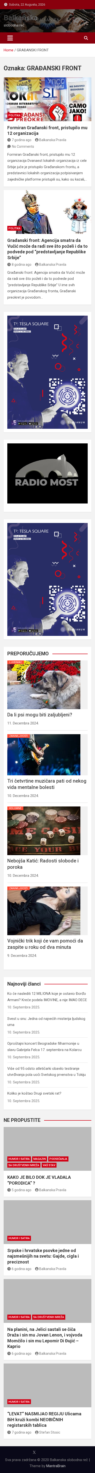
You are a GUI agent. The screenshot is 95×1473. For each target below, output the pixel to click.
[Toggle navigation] (10, 38)
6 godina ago (21, 1269)
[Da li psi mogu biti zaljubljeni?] (43, 660)
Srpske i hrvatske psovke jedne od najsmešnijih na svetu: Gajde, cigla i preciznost (43, 1256)
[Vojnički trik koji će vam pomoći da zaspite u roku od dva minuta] (43, 886)
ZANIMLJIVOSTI (18, 736)
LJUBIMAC (15, 662)
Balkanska (21, 17)
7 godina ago (21, 140)
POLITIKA (14, 115)
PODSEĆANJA (58, 1159)
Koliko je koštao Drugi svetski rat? (34, 1093)
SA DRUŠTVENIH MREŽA (24, 1165)
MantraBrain (56, 1466)
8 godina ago (21, 264)
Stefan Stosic (49, 1432)
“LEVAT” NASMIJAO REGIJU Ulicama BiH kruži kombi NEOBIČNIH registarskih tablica (44, 1419)
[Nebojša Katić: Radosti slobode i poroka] (43, 806)
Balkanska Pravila (52, 140)
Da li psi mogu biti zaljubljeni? (39, 715)
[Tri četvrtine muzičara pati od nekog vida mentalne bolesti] (43, 734)
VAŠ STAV (49, 1165)
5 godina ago (21, 1190)
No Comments (23, 146)
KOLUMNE (15, 808)
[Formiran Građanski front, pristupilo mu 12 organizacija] (47, 99)
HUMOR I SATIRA (19, 1159)
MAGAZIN (39, 1159)
